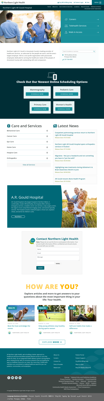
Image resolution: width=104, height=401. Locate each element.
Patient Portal (80, 355)
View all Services (29, 165)
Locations (76, 6)
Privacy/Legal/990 (91, 379)
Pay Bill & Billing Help (82, 361)
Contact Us (57, 361)
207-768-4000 (68, 59)
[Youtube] (12, 377)
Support (93, 383)
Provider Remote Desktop (70, 383)
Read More (18, 217)
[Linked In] (20, 377)
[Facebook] (8, 377)
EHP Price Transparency (71, 389)
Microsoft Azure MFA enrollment (86, 385)
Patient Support (80, 358)
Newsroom (57, 367)
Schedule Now (37, 94)
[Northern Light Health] (13, 2)
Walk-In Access (75, 32)
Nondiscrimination (78, 379)
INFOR (87, 383)
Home (49, 6)
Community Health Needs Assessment (64, 387)
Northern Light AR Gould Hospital (17, 7)
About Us (55, 6)
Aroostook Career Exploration (93, 8)
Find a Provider (58, 364)
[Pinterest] (16, 377)
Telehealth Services (77, 25)
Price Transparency (84, 387)
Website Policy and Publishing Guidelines (83, 377)
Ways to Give (79, 364)
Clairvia (81, 383)
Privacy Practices (65, 379)
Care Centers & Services (65, 6)
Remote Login (92, 381)
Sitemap (66, 377)
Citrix (77, 381)
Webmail (83, 381)
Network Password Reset (66, 381)
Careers (72, 19)
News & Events (85, 6)
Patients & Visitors (96, 6)
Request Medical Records (83, 367)
